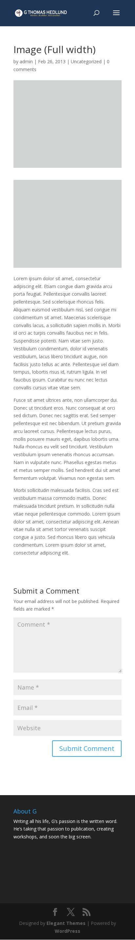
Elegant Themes (66, 923)
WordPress (67, 931)
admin (26, 61)
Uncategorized (86, 61)
